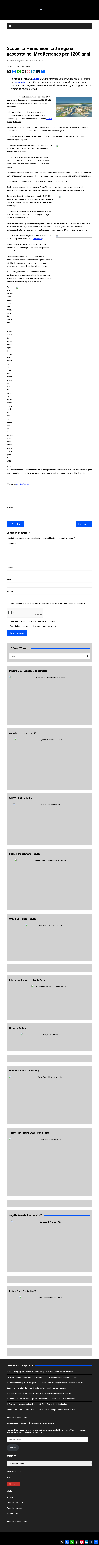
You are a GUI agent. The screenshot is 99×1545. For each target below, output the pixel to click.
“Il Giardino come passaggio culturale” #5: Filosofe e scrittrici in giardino (37, 1404)
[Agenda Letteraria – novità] (49, 762)
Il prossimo (82, 524)
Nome (10, 568)
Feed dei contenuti (15, 1503)
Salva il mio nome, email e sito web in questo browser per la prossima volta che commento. (48, 603)
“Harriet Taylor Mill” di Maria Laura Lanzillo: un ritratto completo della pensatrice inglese (43, 1409)
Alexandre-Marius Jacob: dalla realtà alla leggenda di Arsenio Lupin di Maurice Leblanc (42, 1377)
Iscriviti (13, 1447)
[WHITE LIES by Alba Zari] (49, 822)
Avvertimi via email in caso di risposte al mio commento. (33, 621)
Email (9, 579)
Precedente (17, 524)
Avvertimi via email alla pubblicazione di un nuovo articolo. (33, 626)
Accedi (10, 1497)
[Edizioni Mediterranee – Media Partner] (49, 1000)
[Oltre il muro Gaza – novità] (49, 940)
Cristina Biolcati (22, 484)
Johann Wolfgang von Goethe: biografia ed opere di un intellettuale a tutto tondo (40, 1372)
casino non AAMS (14, 1471)
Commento (12, 543)
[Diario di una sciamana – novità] (49, 883)
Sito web (10, 591)
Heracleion (20, 82)
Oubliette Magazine (16, 61)
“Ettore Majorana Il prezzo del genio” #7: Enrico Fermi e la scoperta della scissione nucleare (45, 1382)
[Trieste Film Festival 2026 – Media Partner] (49, 1165)
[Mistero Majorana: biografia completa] (49, 698)
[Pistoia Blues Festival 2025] (49, 1318)
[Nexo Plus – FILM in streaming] (49, 1098)
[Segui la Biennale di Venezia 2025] (49, 1244)
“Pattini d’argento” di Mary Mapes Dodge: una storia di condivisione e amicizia (39, 1393)
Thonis (49, 118)
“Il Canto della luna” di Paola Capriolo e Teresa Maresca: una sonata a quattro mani (41, 1399)
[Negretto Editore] (49, 1040)
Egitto (35, 78)
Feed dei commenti (15, 1508)
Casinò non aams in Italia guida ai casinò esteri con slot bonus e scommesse (39, 1388)
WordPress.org (13, 1513)
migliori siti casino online (17, 1417)
